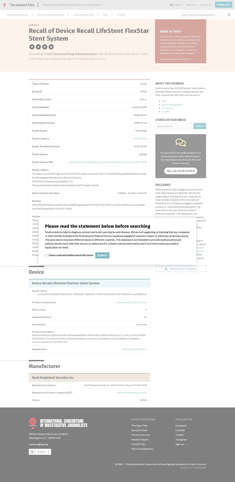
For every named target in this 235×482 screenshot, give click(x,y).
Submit (102, 255)
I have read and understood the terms (71, 255)
